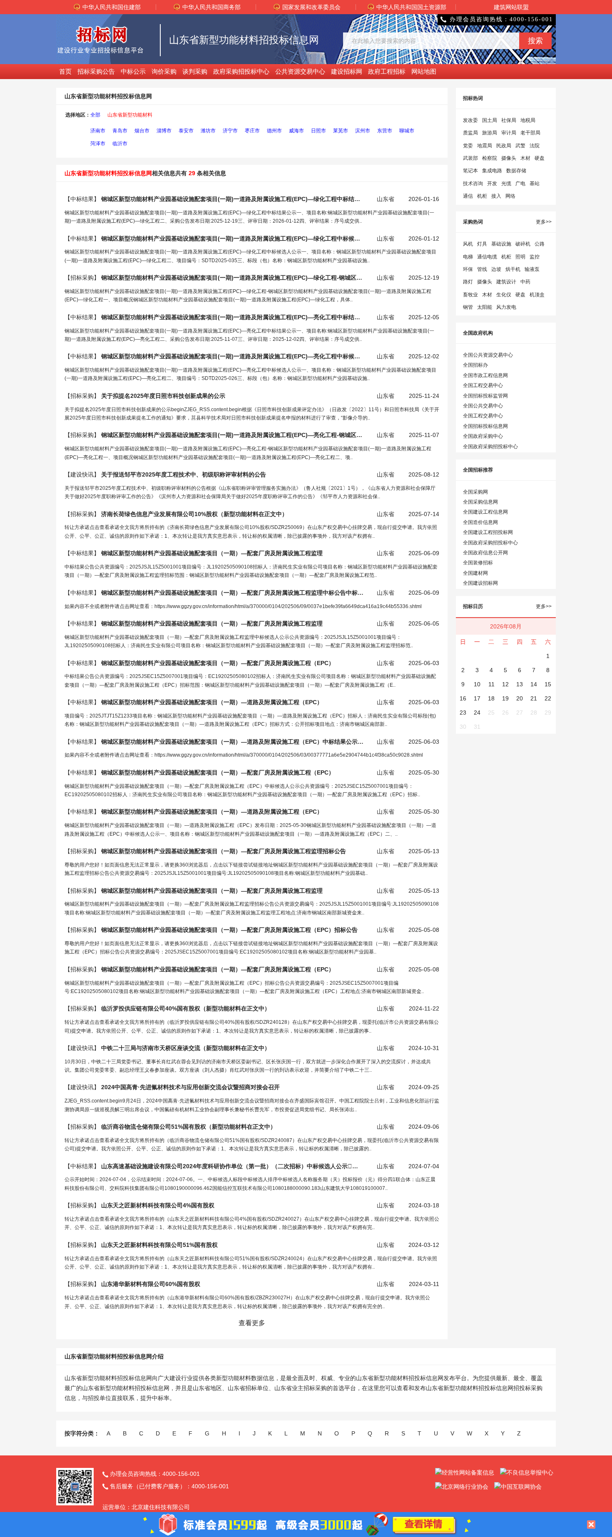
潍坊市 (208, 131)
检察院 (489, 158)
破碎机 (522, 244)
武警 (520, 146)
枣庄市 (252, 131)
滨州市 (362, 131)
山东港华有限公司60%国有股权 (150, 1284)
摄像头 (508, 158)
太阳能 (484, 307)
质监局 (470, 133)
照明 (520, 257)
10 (477, 684)
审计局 (508, 133)
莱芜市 (340, 131)
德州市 (274, 131)
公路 (540, 244)
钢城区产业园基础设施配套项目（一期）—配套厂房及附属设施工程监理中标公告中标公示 (232, 592)
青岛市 (119, 131)
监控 (535, 257)
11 (491, 684)
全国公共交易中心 (483, 406)
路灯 (468, 282)
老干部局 (530, 133)
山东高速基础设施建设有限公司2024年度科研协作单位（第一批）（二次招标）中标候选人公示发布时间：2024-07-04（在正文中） (232, 1166)
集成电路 (492, 171)
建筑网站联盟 (511, 7)
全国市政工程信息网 (485, 375)
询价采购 (164, 71)
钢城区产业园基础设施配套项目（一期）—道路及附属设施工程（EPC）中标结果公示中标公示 (232, 741)
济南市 (97, 131)
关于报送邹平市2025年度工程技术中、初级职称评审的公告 (183, 474)
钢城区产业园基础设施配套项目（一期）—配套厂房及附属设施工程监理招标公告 (223, 851)
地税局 (527, 120)
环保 (468, 269)
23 (463, 712)
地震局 (484, 146)
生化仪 (503, 295)
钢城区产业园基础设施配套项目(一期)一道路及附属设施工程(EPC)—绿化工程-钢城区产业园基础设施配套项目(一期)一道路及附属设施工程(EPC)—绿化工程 (232, 277)
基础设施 (501, 244)
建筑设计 (506, 282)
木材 (525, 158)
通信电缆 (487, 257)
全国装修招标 (478, 563)
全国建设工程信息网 (485, 512)
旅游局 (489, 133)
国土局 (489, 120)
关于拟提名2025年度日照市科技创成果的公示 (163, 395)
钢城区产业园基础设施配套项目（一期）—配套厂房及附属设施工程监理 (212, 553)
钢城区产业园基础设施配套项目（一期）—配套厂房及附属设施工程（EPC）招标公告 (229, 929)
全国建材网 (475, 573)
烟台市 (141, 131)
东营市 (384, 131)
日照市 (318, 131)
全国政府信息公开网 (485, 553)
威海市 (296, 131)
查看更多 (252, 1322)
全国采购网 (475, 492)
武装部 (470, 158)
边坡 (496, 269)
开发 (492, 183)
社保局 (508, 120)
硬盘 (540, 158)
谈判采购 (194, 71)
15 (548, 684)
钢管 (468, 307)
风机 (468, 244)
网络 (510, 196)
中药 (525, 282)
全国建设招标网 (480, 583)
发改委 (470, 120)
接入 (496, 196)
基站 (535, 183)
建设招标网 (346, 71)
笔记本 (470, 171)
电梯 (468, 257)
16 (463, 698)
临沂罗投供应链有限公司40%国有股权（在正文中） (185, 1008)
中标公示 (133, 71)
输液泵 (532, 269)
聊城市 (406, 131)
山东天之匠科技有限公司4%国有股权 (157, 1205)
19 (505, 698)
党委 (468, 146)
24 (477, 712)
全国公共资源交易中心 (488, 355)
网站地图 (423, 71)
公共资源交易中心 (300, 71)
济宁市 (230, 131)
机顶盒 (537, 295)
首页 (65, 71)
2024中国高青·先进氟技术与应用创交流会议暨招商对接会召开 (190, 1087)
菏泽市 (97, 143)
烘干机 (512, 269)
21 (533, 698)
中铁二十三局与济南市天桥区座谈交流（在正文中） (185, 1048)
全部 (95, 115)
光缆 (506, 183)
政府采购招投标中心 (241, 71)
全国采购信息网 (480, 502)
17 (477, 698)
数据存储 (516, 171)
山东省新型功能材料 (129, 115)
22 (548, 698)
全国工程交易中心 (483, 385)
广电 (520, 183)
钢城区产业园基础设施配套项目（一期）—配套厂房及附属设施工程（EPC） (217, 663)
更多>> (544, 222)
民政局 (503, 146)
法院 (535, 146)
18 (491, 698)
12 (505, 684)
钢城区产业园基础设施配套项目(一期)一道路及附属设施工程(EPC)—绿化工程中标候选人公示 (232, 238)
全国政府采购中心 (483, 436)
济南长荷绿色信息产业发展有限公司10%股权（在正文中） (194, 514)
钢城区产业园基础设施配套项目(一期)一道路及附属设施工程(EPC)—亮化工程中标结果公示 (232, 317)
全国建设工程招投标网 (488, 532)
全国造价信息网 (480, 522)
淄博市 (164, 131)
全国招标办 (475, 365)
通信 (468, 196)
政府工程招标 (387, 71)
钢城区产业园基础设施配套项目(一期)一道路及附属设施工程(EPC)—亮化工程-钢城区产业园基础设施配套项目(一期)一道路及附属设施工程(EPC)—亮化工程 (232, 435)
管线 (482, 269)
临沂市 (119, 143)
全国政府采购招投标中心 (490, 446)
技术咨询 (473, 183)
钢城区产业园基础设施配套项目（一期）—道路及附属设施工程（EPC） (212, 702)
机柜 (482, 196)
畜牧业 (470, 295)
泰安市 (186, 131)
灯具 (482, 244)
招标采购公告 (96, 71)
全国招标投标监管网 (485, 396)
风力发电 (506, 307)
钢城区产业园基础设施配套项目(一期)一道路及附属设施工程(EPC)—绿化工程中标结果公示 (232, 199)
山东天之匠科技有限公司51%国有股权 (159, 1245)
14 (533, 684)
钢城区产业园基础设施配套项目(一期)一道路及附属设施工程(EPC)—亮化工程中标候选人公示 (232, 356)
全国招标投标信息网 (485, 426)
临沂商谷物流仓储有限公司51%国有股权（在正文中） (188, 1126)
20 (519, 698)
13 (519, 684)
